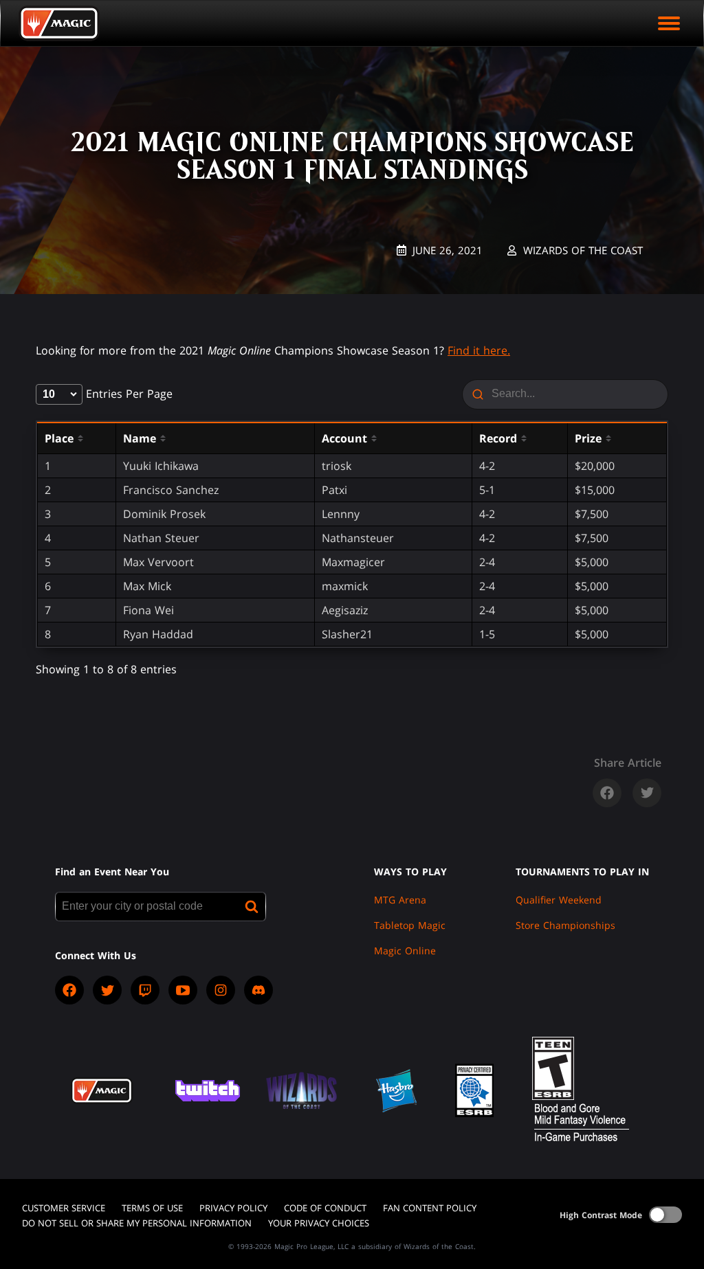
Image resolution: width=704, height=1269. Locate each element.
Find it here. (479, 350)
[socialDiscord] (258, 990)
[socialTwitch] (145, 990)
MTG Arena (400, 899)
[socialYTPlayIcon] (182, 990)
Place (59, 438)
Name (139, 438)
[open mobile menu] (669, 23)
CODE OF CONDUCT (325, 1208)
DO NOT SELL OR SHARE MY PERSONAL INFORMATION (137, 1223)
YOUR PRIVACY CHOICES (318, 1223)
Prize (588, 438)
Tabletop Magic (410, 925)
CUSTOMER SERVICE (63, 1208)
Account (344, 438)
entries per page (127, 393)
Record (498, 438)
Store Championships (565, 925)
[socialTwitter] (107, 990)
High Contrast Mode (601, 1215)
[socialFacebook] (69, 990)
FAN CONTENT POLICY (429, 1208)
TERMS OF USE (152, 1208)
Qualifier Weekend (559, 899)
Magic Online (405, 950)
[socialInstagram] (220, 990)
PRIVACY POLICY (233, 1208)
